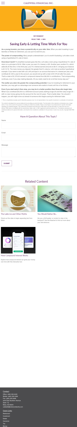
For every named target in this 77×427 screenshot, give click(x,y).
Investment (6, 416)
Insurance (6, 421)
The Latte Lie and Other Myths (14, 214)
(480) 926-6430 (12, 394)
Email (4, 132)
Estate (5, 418)
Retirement (6, 413)
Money (5, 426)
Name (4, 120)
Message (5, 145)
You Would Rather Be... (47, 214)
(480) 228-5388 (13, 396)
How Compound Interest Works (14, 256)
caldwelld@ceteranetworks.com (13, 407)
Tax (4, 423)
